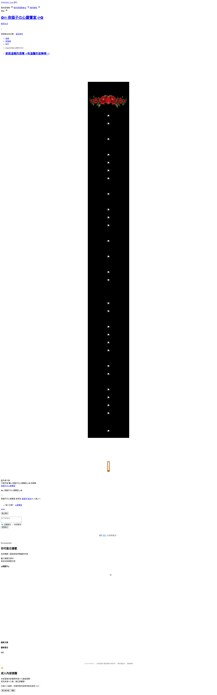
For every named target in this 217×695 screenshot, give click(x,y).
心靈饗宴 (18, 505)
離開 (13, 690)
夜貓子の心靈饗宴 (8, 486)
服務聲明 (130, 663)
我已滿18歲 (5, 690)
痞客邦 (24, 499)
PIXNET (91, 663)
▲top (3, 509)
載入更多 (5, 513)
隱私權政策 (121, 663)
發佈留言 (5, 527)
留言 (29, 499)
